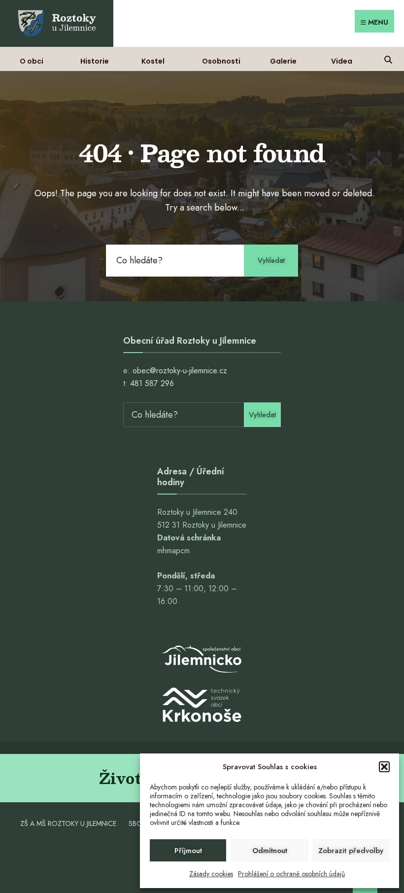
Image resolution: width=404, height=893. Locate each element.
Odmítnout (269, 850)
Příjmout (188, 850)
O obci (31, 61)
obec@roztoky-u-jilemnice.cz (180, 370)
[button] (384, 767)
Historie (94, 61)
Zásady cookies (211, 874)
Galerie (283, 61)
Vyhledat (271, 260)
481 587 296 (152, 383)
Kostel (153, 61)
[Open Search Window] (388, 58)
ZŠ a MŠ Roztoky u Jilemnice (68, 823)
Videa (341, 61)
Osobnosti (221, 61)
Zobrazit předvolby (350, 850)
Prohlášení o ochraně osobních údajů (291, 874)
